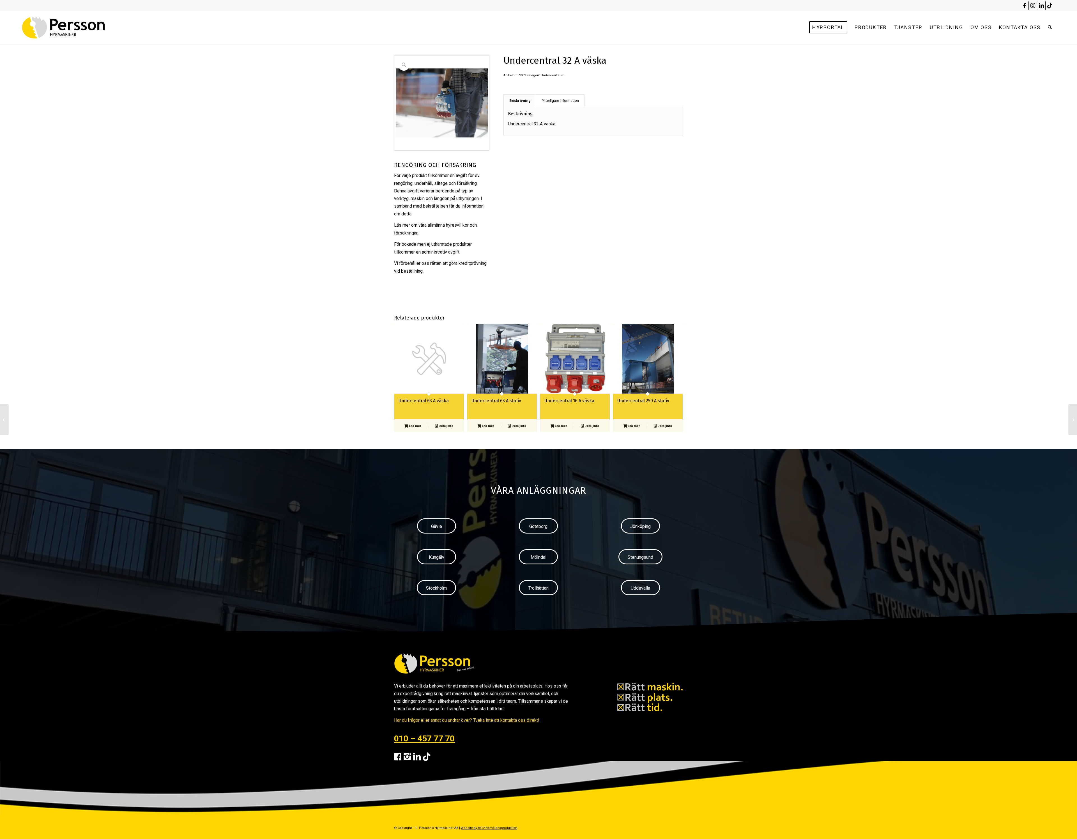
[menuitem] (828, 27)
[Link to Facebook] (1024, 5)
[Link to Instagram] (1033, 5)
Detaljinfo (445, 426)
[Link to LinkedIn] (1041, 5)
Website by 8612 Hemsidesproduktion (489, 828)
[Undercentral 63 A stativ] (1072, 419)
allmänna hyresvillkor (448, 225)
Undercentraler (552, 75)
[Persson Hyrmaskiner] (76, 27)
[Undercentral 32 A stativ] (4, 419)
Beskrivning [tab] (520, 100)
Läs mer (414, 426)
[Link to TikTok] (1050, 5)
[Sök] (1049, 27)
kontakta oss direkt (519, 720)
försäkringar (405, 233)
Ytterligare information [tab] (560, 100)
